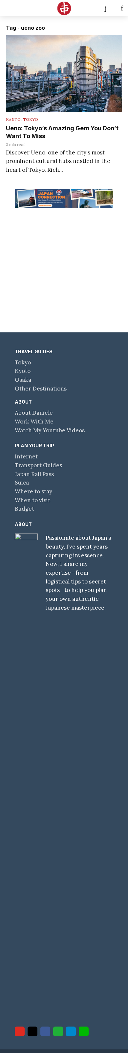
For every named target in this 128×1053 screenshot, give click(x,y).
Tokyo (30, 119)
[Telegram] (71, 1031)
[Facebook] (45, 1031)
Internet (26, 456)
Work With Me (34, 421)
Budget (24, 508)
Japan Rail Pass (34, 474)
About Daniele (34, 412)
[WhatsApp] (58, 1031)
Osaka (23, 379)
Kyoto (23, 371)
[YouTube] (20, 1031)
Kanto (13, 119)
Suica (22, 482)
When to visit (32, 500)
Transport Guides (38, 465)
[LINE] (84, 1031)
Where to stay (33, 491)
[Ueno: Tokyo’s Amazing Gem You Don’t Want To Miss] (64, 73)
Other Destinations (41, 388)
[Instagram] (32, 1031)
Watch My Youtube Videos (50, 430)
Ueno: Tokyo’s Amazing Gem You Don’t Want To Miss (62, 132)
